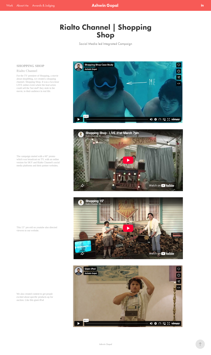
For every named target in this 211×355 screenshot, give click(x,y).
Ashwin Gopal (105, 5)
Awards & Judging (43, 5)
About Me (23, 5)
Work (9, 5)
